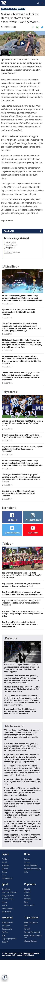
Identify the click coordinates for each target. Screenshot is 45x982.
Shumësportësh (8, 908)
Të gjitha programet (9, 939)
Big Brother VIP (7, 922)
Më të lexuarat (14, 726)
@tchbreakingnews (12, 532)
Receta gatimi (29, 905)
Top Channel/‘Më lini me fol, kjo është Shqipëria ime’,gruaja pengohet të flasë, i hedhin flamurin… (20, 624)
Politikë (4, 859)
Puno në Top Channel (32, 932)
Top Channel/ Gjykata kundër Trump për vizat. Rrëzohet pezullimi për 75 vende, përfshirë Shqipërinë (22, 602)
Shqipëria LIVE (7, 929)
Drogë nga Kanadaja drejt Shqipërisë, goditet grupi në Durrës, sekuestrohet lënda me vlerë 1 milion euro (20, 711)
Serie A (4, 905)
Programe (7, 917)
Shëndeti (27, 899)
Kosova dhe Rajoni (31, 865)
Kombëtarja (6, 889)
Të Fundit (21, 9)
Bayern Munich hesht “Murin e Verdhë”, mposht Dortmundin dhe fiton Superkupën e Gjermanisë (22, 451)
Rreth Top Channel (31, 922)
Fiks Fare (5, 932)
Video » (8, 543)
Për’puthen (6, 926)
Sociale (4, 872)
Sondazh (9, 231)
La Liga (4, 902)
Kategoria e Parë (8, 896)
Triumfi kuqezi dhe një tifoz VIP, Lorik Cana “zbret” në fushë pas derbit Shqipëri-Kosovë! (21, 437)
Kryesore (13, 9)
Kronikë (4, 862)
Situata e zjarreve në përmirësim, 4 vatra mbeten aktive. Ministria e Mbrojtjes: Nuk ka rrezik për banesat (22, 689)
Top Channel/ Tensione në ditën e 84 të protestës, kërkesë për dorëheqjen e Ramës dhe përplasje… (21, 575)
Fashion (27, 896)
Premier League (7, 899)
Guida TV (5, 942)
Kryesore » (10, 392)
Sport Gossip (6, 912)
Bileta (26, 926)
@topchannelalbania (33, 519)
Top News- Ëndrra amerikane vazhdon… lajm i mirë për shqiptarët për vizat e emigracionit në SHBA (22, 613)
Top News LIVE (7, 878)
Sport (5, 884)
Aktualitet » (11, 266)
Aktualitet (5, 9)
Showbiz (27, 889)
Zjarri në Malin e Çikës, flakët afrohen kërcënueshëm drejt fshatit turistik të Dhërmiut (18, 314)
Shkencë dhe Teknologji (32, 869)
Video (4, 875)
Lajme (5, 854)
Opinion (27, 859)
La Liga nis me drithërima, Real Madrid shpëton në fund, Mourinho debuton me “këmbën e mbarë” (22, 425)
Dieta (26, 902)
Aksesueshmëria (30, 941)
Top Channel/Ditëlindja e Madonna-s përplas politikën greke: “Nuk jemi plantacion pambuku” (22, 593)
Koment (27, 862)
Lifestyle (27, 892)
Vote (8, 252)
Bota (27, 854)
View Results (16, 252)
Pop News (30, 884)
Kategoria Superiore (9, 892)
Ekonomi (5, 869)
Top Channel (12, 519)
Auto (26, 872)
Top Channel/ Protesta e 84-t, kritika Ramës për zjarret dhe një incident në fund (21, 585)
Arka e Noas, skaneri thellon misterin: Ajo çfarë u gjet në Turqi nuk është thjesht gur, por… (22, 781)
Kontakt (27, 929)
